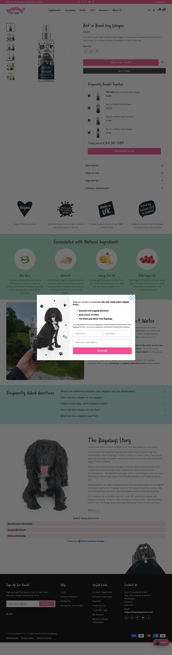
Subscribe (102, 351)
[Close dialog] (132, 298)
